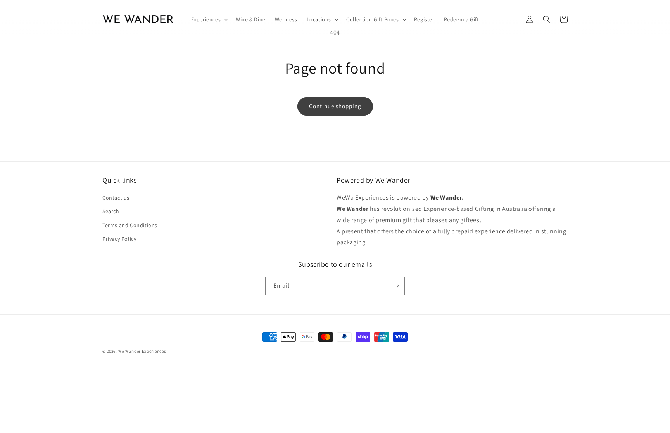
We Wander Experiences (142, 351)
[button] (208, 19)
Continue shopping (335, 106)
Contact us (116, 197)
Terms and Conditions (129, 225)
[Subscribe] (395, 286)
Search (110, 211)
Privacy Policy (119, 238)
